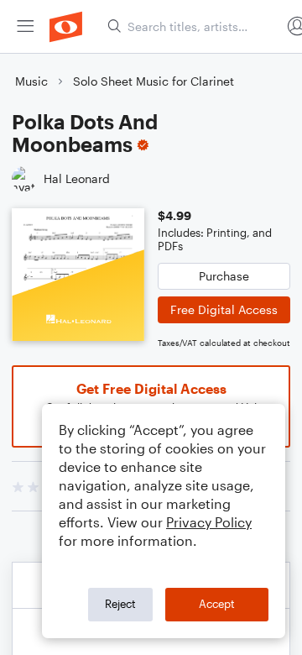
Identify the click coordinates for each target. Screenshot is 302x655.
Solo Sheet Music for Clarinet (153, 81)
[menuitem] (25, 26)
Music (31, 81)
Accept (217, 603)
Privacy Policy (209, 522)
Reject (120, 603)
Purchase (224, 276)
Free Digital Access (224, 309)
